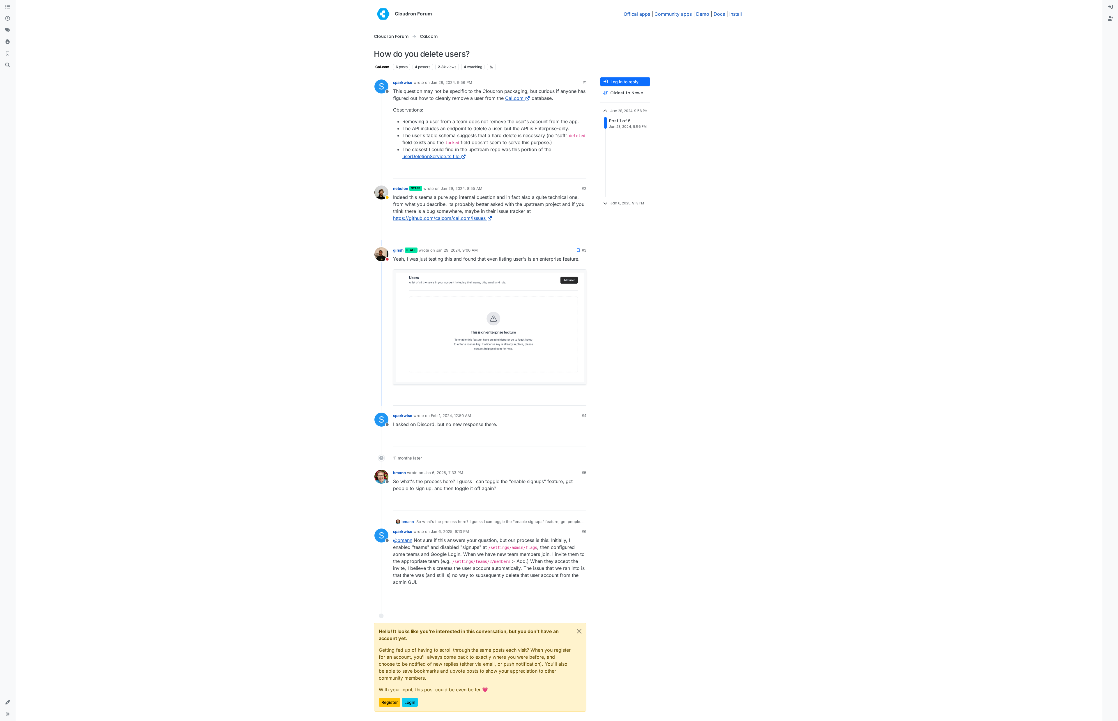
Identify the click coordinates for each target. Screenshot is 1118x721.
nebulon (400, 188)
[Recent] (7, 18)
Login (409, 702)
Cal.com (382, 67)
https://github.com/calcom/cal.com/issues (439, 218)
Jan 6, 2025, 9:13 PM (450, 531)
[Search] (7, 65)
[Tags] (7, 30)
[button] (7, 702)
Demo (702, 14)
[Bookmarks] (7, 53)
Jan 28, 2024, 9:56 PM (451, 82)
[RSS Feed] (491, 67)
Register (389, 702)
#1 (584, 82)
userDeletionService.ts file (430, 156)
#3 (584, 250)
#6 (584, 531)
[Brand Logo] (383, 14)
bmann (399, 472)
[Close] (579, 631)
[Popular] (7, 42)
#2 (584, 188)
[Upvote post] (573, 171)
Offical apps (637, 14)
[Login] (1110, 7)
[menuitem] (1110, 7)
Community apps (673, 14)
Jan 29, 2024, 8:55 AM (461, 188)
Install (735, 14)
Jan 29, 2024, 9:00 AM (457, 250)
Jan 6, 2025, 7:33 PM (443, 472)
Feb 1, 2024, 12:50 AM (451, 415)
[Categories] (7, 7)
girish (398, 250)
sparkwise (402, 82)
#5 (584, 472)
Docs (719, 14)
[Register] (1110, 18)
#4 (584, 415)
